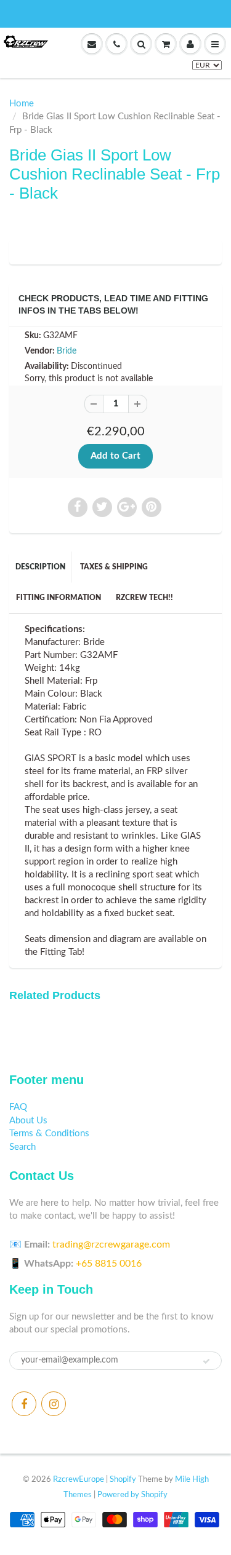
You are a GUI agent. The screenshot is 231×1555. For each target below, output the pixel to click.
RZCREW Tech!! (144, 597)
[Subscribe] (206, 1361)
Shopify (123, 1480)
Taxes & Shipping (114, 567)
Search (22, 1147)
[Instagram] (53, 1403)
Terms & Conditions (49, 1133)
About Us (28, 1120)
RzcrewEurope (78, 1480)
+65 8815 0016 (109, 1263)
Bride (66, 351)
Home (21, 103)
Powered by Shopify (132, 1495)
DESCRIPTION (40, 567)
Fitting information (58, 597)
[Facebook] (24, 1403)
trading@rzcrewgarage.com (111, 1244)
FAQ (18, 1107)
